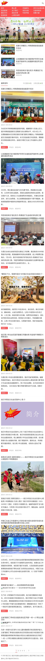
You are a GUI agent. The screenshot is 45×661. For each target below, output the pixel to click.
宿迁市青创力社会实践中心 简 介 (13, 400)
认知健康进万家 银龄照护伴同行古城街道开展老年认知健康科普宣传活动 (29, 60)
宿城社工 (4, 147)
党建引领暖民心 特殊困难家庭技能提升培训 (29, 47)
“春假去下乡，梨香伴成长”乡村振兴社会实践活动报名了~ (22, 274)
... (26, 650)
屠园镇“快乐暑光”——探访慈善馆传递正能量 (17, 585)
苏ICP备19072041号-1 (12, 658)
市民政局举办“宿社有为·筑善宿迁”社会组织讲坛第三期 (29, 72)
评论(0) (11, 147)
